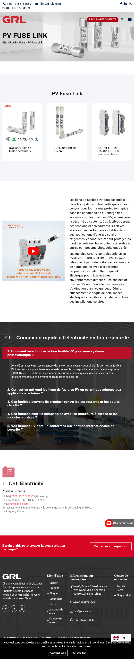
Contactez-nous (55, 620)
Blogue (54, 593)
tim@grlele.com (19, 503)
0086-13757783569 (23, 496)
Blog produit (124, 595)
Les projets (56, 598)
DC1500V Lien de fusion (65, 149)
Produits (54, 588)
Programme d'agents (102, 19)
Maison (54, 582)
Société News (121, 588)
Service (54, 604)
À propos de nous (56, 611)
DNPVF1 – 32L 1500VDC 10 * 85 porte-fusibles (109, 151)
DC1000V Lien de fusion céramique (20, 149)
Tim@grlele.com (50, 3)
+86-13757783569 (18, 3)
